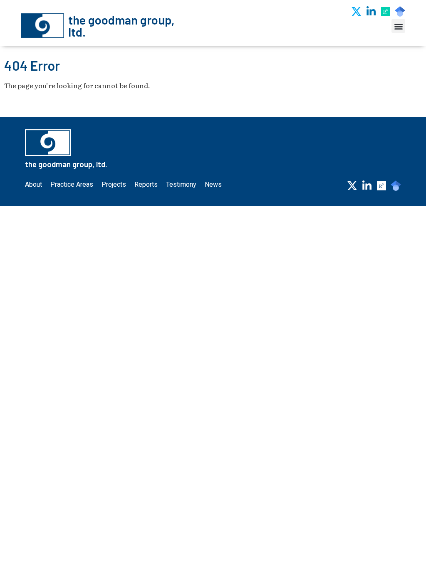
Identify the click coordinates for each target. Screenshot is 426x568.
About (33, 184)
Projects (114, 184)
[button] (398, 26)
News (213, 184)
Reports (146, 184)
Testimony (181, 184)
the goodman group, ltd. (121, 25)
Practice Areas (71, 184)
